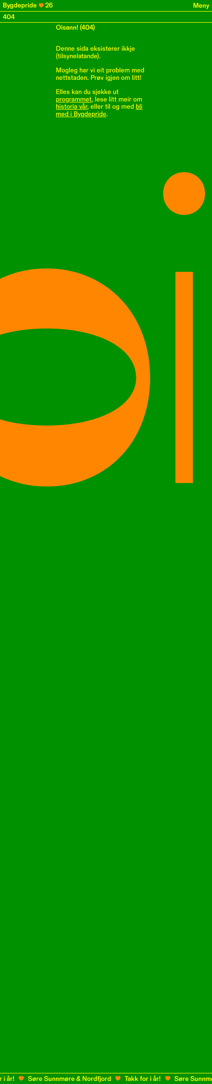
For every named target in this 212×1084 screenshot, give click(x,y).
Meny (201, 5)
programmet (74, 99)
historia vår (71, 106)
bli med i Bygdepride (99, 110)
